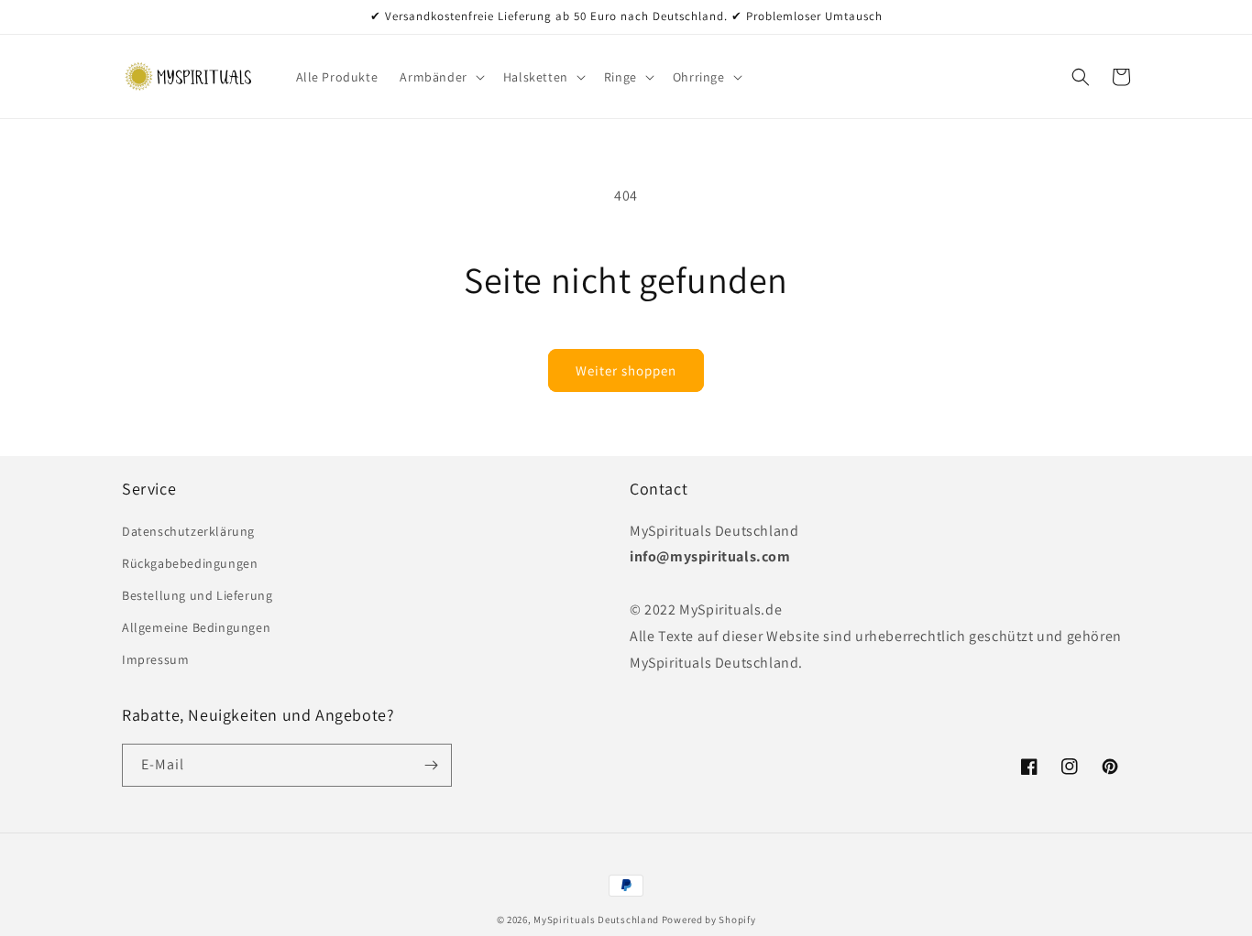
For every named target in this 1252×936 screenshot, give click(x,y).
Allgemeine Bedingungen (196, 627)
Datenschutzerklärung (188, 531)
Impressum (155, 659)
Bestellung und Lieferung (197, 595)
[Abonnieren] (431, 765)
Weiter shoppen (626, 370)
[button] (440, 77)
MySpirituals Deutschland (596, 919)
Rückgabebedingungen (190, 563)
